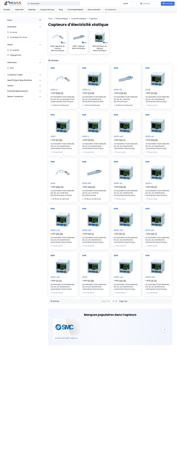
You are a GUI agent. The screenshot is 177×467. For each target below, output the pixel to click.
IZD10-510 (86, 183)
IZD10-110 (118, 89)
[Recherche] (28, 3)
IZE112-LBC (118, 136)
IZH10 (53, 183)
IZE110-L (148, 183)
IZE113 (84, 277)
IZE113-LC (86, 89)
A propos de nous (47, 9)
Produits (7, 9)
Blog (61, 9)
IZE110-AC (118, 183)
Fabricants (19, 9)
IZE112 (53, 136)
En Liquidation (110, 9)
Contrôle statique (78, 18)
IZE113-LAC (119, 277)
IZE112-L (85, 136)
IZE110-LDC (119, 230)
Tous (50, 18)
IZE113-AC (149, 136)
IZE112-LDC (55, 277)
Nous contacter (94, 9)
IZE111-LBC (149, 230)
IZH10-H (54, 89)
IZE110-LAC (55, 230)
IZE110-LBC (87, 230)
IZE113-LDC (150, 277)
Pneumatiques (62, 18)
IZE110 (147, 89)
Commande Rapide (75, 9)
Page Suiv (123, 301)
